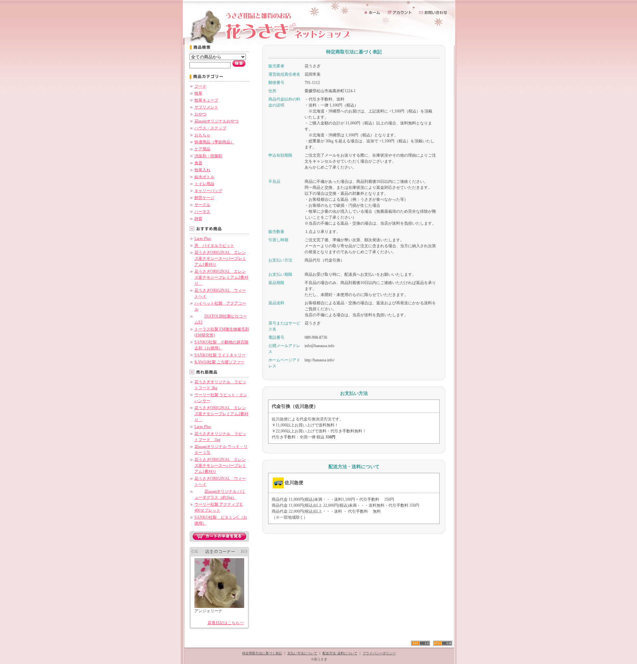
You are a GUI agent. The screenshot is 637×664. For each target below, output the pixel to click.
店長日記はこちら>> (226, 623)
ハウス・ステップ (210, 128)
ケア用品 (202, 149)
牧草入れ (202, 170)
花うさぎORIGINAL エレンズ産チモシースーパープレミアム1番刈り (220, 258)
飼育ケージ (204, 197)
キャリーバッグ (208, 190)
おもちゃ (202, 135)
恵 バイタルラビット (214, 245)
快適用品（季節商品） (214, 142)
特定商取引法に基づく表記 (262, 653)
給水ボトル (204, 177)
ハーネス (202, 211)
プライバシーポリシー (379, 653)
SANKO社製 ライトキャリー (220, 355)
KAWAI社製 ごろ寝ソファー (219, 362)
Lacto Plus (202, 238)
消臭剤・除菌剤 (208, 156)
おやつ (200, 114)
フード (200, 86)
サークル (202, 204)
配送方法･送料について (339, 653)
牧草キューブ (206, 100)
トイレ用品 (204, 184)
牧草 (198, 93)
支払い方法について (302, 653)
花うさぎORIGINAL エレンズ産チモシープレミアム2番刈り (221, 277)
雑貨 (198, 218)
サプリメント (206, 107)
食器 (198, 163)
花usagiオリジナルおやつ (216, 121)
